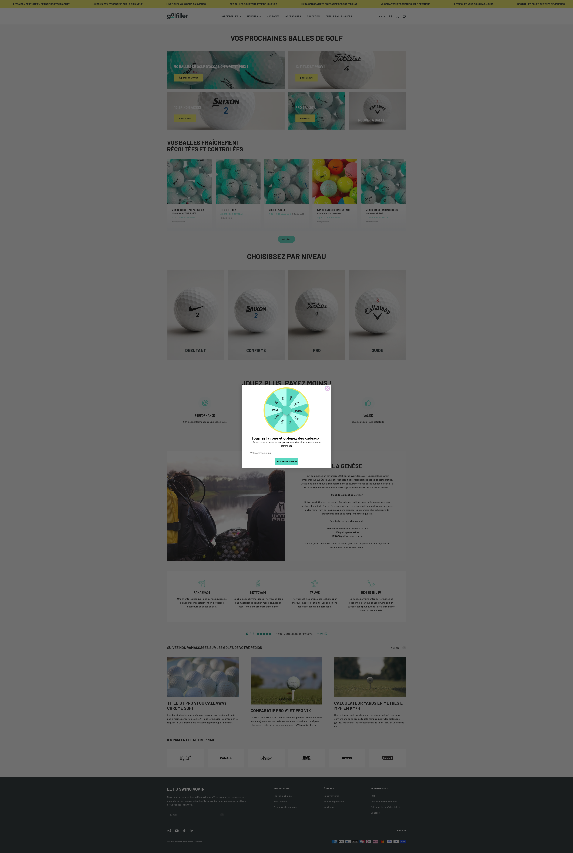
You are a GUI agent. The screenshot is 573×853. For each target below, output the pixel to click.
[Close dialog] (327, 388)
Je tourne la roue (287, 461)
